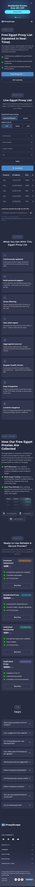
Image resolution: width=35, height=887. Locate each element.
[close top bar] (31, 3)
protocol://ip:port (10, 118)
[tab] (15, 17)
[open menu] (32, 21)
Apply (17, 161)
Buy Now (17, 585)
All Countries (17, 80)
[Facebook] (3, 839)
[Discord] (18, 839)
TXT (6, 126)
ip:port (25, 118)
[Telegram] (13, 839)
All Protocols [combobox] (7, 136)
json (17, 126)
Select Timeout (7, 148)
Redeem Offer (17, 12)
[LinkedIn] (8, 839)
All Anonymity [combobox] (7, 142)
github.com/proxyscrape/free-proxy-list (12, 218)
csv (28, 126)
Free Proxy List (16, 74)
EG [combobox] (4, 155)
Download (18, 168)
